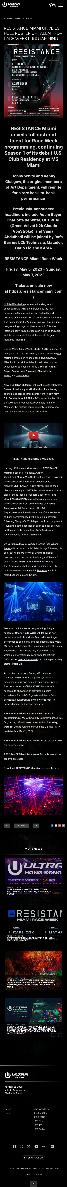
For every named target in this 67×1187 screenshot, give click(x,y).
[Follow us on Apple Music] (33, 1158)
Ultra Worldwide (42, 1109)
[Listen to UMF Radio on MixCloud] (44, 1146)
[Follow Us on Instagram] (21, 1146)
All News (22, 825)
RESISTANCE (40, 1117)
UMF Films (39, 1121)
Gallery (8, 1109)
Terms (39, 1175)
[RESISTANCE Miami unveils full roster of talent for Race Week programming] (33, 116)
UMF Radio (39, 1129)
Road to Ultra (40, 1113)
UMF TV (38, 1125)
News (7, 1113)
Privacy (29, 1175)
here (21, 758)
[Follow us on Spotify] (52, 1146)
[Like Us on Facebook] (14, 1146)
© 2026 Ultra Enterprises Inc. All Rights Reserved (33, 1168)
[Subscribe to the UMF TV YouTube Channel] (36, 1146)
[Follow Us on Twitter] (28, 1146)
